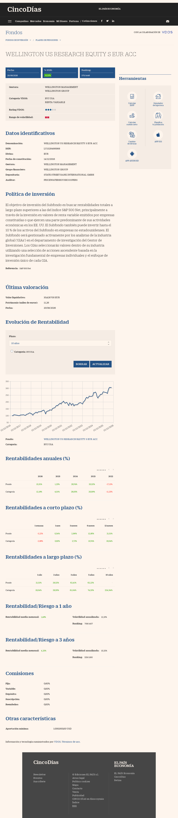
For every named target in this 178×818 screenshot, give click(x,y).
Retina (117, 780)
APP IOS (158, 141)
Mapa (75, 785)
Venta (75, 792)
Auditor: (10, 180)
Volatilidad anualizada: (85, 617)
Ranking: (86, 70)
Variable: (11, 688)
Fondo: (10, 439)
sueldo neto (132, 123)
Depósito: (11, 694)
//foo (9, 21)
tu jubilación (158, 123)
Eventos (37, 778)
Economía (49, 21)
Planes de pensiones (47, 40)
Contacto (77, 788)
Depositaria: (13, 174)
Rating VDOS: (16, 109)
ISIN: (8, 148)
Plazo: (12, 336)
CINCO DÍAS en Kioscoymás (88, 799)
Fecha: (10, 70)
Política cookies (81, 781)
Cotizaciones (89, 21)
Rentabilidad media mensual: (22, 617)
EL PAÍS (127, 764)
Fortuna (74, 21)
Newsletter (167, 21)
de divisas (132, 142)
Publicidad (78, 795)
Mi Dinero (62, 21)
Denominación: (14, 143)
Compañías (22, 21)
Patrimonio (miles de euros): (22, 302)
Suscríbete (39, 781)
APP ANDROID (132, 160)
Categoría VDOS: (18, 98)
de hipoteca (158, 104)
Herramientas (132, 78)
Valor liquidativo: (15, 297)
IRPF (132, 104)
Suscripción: (13, 699)
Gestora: (14, 87)
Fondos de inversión (17, 40)
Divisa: (9, 154)
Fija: (8, 683)
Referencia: (12, 268)
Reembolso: (12, 704)
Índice (75, 802)
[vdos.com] (167, 31)
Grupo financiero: (15, 169)
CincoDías (120, 776)
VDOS (57, 741)
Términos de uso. (71, 741)
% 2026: (48, 70)
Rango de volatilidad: (21, 117)
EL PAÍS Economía (124, 773)
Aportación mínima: (17, 728)
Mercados (36, 21)
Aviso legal (78, 778)
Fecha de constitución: (18, 159)
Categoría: (20, 352)
